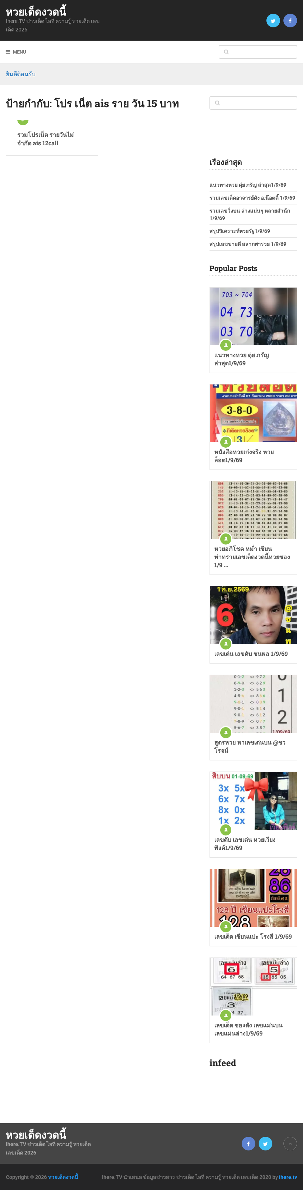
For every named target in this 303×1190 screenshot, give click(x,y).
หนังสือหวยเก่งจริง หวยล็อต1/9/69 (244, 456)
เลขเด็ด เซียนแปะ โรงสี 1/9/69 (253, 936)
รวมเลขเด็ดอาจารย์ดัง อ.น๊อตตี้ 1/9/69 (252, 198)
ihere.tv (288, 1177)
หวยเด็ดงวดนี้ (36, 12)
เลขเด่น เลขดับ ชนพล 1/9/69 (251, 653)
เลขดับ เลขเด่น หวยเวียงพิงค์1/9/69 (245, 843)
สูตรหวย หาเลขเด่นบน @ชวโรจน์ (250, 746)
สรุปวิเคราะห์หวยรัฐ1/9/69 (240, 231)
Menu (19, 52)
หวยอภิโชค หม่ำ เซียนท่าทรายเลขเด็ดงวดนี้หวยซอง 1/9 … (252, 557)
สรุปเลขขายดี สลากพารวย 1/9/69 (248, 244)
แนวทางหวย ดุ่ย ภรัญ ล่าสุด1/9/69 (248, 185)
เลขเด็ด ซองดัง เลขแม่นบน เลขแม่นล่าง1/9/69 (248, 1029)
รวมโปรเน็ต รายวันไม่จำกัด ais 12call (45, 138)
